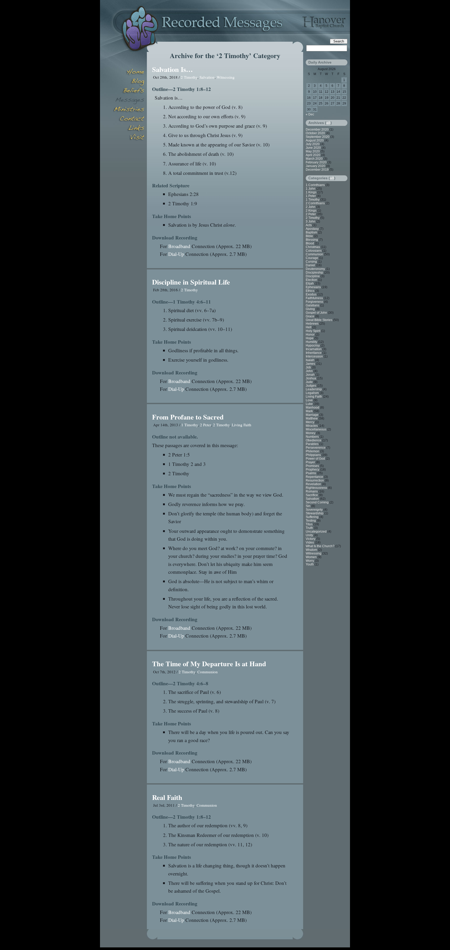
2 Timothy (189, 77)
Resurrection (315, 480)
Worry (310, 561)
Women (311, 557)
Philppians (313, 455)
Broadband (179, 246)
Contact (128, 119)
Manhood (312, 407)
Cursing (311, 261)
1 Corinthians (315, 185)
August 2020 (315, 140)
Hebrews (312, 323)
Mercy (310, 422)
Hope (310, 338)
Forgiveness (314, 302)
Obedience (313, 440)
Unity (309, 535)
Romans (312, 491)
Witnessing (226, 77)
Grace (310, 316)
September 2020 (317, 137)
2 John (310, 207)
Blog (128, 82)
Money (310, 433)
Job (308, 367)
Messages (128, 100)
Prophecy (312, 469)
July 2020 (313, 144)
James (310, 364)
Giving (310, 309)
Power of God (315, 458)
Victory (310, 539)
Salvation (207, 77)
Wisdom (311, 550)
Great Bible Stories (319, 320)
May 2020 (313, 151)
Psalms (311, 473)
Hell (308, 327)
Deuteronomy (315, 269)
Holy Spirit (313, 331)
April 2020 (313, 155)
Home (128, 72)
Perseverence (316, 447)
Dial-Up (176, 254)
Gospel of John (316, 312)
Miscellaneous (316, 429)
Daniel (310, 265)
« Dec (310, 114)
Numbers (312, 437)
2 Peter (205, 424)
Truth (309, 528)
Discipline (313, 276)
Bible (309, 236)
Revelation (313, 484)
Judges (311, 385)
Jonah (310, 375)
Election (311, 280)
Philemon (312, 451)
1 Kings (311, 192)
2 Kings (311, 210)
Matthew (312, 418)
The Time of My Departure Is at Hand (209, 663)
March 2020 (314, 159)
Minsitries (128, 110)
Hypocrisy (313, 345)
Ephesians (313, 287)
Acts (309, 225)
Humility (311, 342)
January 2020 (315, 166)
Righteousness (316, 488)
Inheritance (314, 353)
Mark (309, 411)
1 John (310, 188)
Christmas (313, 247)
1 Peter (311, 196)
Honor (310, 334)
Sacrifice (312, 495)
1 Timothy (189, 424)
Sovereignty (314, 509)
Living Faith (241, 424)
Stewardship (314, 513)
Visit (128, 138)
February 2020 (316, 162)
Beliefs (128, 91)
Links (128, 128)
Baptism (311, 232)
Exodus (311, 294)
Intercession (314, 356)
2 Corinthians (315, 203)
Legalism (312, 393)
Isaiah (310, 360)
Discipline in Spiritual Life (191, 282)
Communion (207, 671)
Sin (308, 506)
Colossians (314, 250)
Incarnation (314, 349)
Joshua (311, 378)
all (328, 123)
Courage (312, 258)
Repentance (314, 477)
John (309, 371)
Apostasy (312, 229)
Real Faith (167, 797)
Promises (312, 466)
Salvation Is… (172, 69)
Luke (309, 404)
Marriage (312, 415)
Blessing (312, 240)
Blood (310, 243)
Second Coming (317, 502)
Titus (309, 524)
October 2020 (315, 133)
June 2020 (313, 148)
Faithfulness (314, 298)
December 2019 (317, 169)
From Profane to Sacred (188, 417)
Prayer (310, 462)
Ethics (310, 291)
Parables (312, 444)
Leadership (314, 389)
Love (309, 400)
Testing (311, 520)
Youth (310, 564)
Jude (309, 382)
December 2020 (317, 129)
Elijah (310, 283)
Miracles (312, 426)
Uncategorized (316, 531)
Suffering (312, 517)
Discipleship (314, 272)
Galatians (312, 305)
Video (310, 542)
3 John (310, 221)
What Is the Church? (320, 546)
